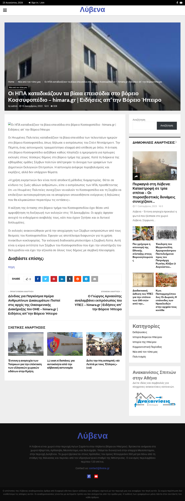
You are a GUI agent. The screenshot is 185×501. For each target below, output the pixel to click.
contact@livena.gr (99, 468)
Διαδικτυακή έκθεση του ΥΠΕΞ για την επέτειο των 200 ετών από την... (143, 297)
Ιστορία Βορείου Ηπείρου (147, 337)
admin (14, 106)
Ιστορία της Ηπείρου (144, 342)
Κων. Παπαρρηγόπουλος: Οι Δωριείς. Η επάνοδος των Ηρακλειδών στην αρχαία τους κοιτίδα (166, 300)
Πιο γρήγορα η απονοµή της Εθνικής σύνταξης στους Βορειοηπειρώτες (143, 252)
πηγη (11, 267)
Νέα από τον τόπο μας (18, 87)
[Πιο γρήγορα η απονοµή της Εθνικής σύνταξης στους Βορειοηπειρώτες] (143, 233)
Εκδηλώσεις (140, 332)
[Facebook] (89, 476)
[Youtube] (96, 476)
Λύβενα (92, 10)
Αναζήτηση (139, 119)
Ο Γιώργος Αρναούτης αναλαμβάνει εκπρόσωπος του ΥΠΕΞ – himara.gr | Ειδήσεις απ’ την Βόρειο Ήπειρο (98, 303)
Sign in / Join (37, 2)
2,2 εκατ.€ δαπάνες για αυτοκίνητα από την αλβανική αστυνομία (61, 364)
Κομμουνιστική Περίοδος (147, 346)
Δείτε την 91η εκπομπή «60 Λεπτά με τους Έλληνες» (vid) (103, 364)
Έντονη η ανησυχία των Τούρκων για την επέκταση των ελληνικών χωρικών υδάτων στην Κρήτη (25, 366)
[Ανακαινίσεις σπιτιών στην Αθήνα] (155, 407)
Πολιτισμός (139, 356)
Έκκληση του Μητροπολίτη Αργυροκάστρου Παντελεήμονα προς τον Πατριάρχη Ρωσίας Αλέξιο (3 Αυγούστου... (166, 255)
